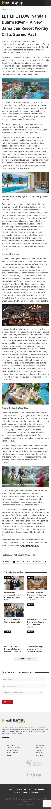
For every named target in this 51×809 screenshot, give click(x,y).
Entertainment (40, 789)
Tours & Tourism (20, 793)
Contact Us (40, 745)
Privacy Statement (13, 752)
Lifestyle (28, 789)
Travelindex (29, 804)
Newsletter (39, 750)
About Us (39, 747)
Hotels (7, 577)
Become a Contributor (14, 747)
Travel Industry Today (26, 555)
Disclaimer (39, 755)
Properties (10, 789)
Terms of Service (12, 750)
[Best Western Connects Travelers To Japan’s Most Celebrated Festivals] (37, 610)
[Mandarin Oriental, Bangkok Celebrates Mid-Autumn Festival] (14, 637)
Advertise (39, 752)
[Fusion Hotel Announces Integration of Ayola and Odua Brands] (14, 583)
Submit (7, 702)
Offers (19, 789)
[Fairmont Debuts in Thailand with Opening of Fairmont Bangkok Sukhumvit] (37, 583)
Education (33, 793)
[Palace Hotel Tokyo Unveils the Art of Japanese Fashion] (37, 637)
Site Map (9, 755)
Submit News (11, 745)
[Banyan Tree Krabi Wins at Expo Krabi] (14, 610)
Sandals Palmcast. (30, 545)
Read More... (7, 737)
